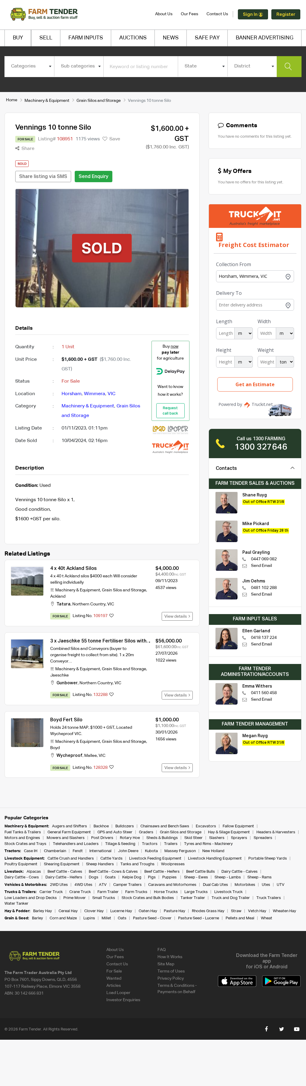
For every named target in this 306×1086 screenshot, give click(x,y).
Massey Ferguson (180, 851)
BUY (18, 38)
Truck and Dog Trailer (231, 898)
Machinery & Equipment (47, 101)
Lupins (89, 918)
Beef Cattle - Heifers (162, 872)
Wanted (113, 978)
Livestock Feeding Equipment (155, 858)
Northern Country (88, 604)
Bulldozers (124, 826)
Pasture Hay (174, 911)
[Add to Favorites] (111, 616)
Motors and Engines (22, 838)
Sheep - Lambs (228, 877)
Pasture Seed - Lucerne (198, 918)
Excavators (206, 826)
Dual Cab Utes (215, 885)
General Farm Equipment (69, 832)
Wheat (266, 918)
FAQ (161, 950)
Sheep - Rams (259, 877)
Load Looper (118, 993)
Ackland (57, 596)
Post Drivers (102, 838)
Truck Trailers (268, 898)
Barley (37, 918)
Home (11, 100)
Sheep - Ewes (196, 877)
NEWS (171, 38)
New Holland (213, 851)
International (100, 851)
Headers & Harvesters (275, 832)
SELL (45, 38)
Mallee (90, 756)
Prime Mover (74, 898)
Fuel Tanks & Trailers (22, 832)
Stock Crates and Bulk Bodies (148, 898)
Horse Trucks (166, 892)
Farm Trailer (108, 892)
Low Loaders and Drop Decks (30, 898)
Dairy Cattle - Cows (21, 877)
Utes (266, 885)
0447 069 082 (264, 559)
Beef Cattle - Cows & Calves (113, 872)
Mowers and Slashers (66, 838)
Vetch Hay (257, 911)
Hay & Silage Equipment (229, 832)
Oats (122, 918)
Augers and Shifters (69, 826)
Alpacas (34, 872)
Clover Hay (94, 911)
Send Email (261, 566)
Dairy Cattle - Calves (239, 872)
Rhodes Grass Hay (208, 911)
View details (176, 616)
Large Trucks (196, 892)
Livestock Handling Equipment (215, 858)
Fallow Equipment (238, 826)
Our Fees (189, 14)
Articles (113, 986)
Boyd (55, 748)
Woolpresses (173, 864)
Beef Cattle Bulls (200, 872)
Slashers (216, 838)
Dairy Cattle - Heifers (63, 877)
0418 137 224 (264, 638)
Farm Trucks (136, 892)
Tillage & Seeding (120, 844)
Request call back (170, 411)
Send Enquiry (93, 176)
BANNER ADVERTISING (264, 38)
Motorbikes (245, 885)
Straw (236, 911)
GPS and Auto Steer (114, 832)
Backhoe (101, 826)
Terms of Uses (171, 971)
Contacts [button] (226, 468)
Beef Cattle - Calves (65, 872)
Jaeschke (59, 675)
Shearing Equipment (61, 864)
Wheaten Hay (284, 911)
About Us (163, 14)
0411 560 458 (264, 693)
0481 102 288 (264, 588)
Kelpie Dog (131, 877)
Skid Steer (193, 838)
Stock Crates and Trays (25, 844)
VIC (111, 394)
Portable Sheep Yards (267, 858)
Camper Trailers (127, 885)
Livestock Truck (228, 892)
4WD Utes (83, 885)
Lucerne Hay (121, 911)
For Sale (114, 971)
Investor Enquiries (123, 1000)
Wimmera (94, 394)
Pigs (152, 877)
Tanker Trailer (192, 898)
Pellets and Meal (240, 918)
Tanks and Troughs (137, 864)
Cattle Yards (111, 858)
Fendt (78, 851)
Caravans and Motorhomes (172, 885)
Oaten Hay (148, 911)
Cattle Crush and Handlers (71, 858)
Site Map (165, 964)
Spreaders (263, 838)
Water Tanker (16, 904)
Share (27, 148)
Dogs (93, 877)
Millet (106, 918)
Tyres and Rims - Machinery (208, 844)
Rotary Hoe (130, 838)
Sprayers (239, 838)
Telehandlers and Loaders (76, 844)
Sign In (250, 14)
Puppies (170, 877)
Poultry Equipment (20, 864)
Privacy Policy (170, 978)
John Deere (128, 851)
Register (285, 14)
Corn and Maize (63, 918)
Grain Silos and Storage (98, 101)
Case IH (30, 851)
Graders (146, 832)
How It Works (169, 957)
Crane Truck (80, 892)
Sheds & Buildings (162, 838)
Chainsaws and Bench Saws (164, 826)
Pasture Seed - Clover (152, 918)
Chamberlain (55, 851)
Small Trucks (103, 898)
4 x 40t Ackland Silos (73, 568)
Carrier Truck (51, 892)
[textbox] (29, 66)
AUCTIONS (133, 38)
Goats (110, 877)
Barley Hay (42, 911)
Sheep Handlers (100, 864)
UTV (280, 885)
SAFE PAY (207, 38)
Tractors (149, 844)
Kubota (151, 851)
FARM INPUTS (85, 38)
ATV (103, 885)
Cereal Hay (68, 911)
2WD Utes (59, 885)
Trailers (171, 844)
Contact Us (217, 14)
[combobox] (29, 66)
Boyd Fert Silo (66, 720)
